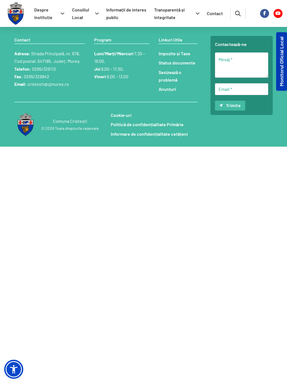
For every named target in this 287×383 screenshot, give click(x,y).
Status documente (177, 62)
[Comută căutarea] (238, 13)
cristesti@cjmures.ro (48, 84)
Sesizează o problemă (170, 76)
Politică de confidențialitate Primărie (147, 124)
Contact (215, 13)
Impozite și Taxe (174, 53)
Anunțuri (167, 89)
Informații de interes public (126, 13)
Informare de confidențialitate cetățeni (149, 134)
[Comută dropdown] (62, 13)
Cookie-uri (121, 115)
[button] (14, 369)
